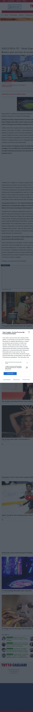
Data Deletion (7, 379)
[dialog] (16, 356)
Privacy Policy (26, 379)
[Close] (29, 332)
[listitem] (16, 363)
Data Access (16, 379)
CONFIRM (10, 373)
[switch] (26, 367)
